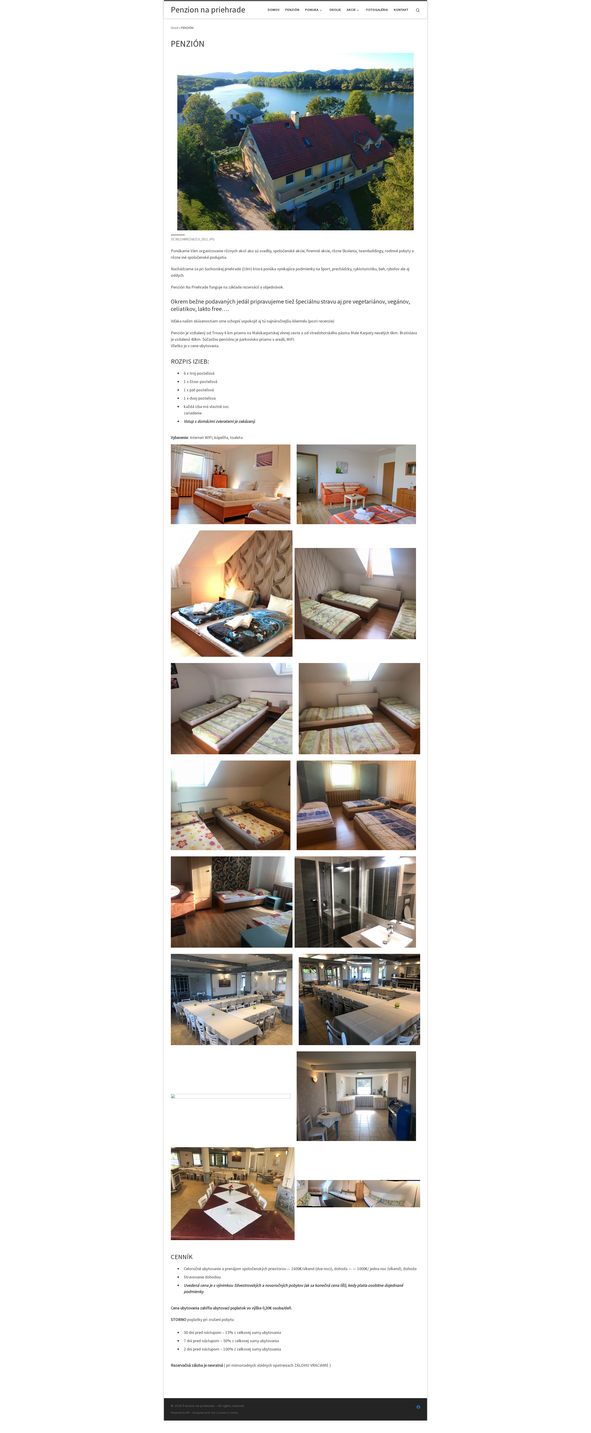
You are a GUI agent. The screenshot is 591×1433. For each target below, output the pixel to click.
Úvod (174, 28)
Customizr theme (227, 1412)
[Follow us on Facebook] (418, 1407)
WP (188, 1412)
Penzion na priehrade (198, 1406)
